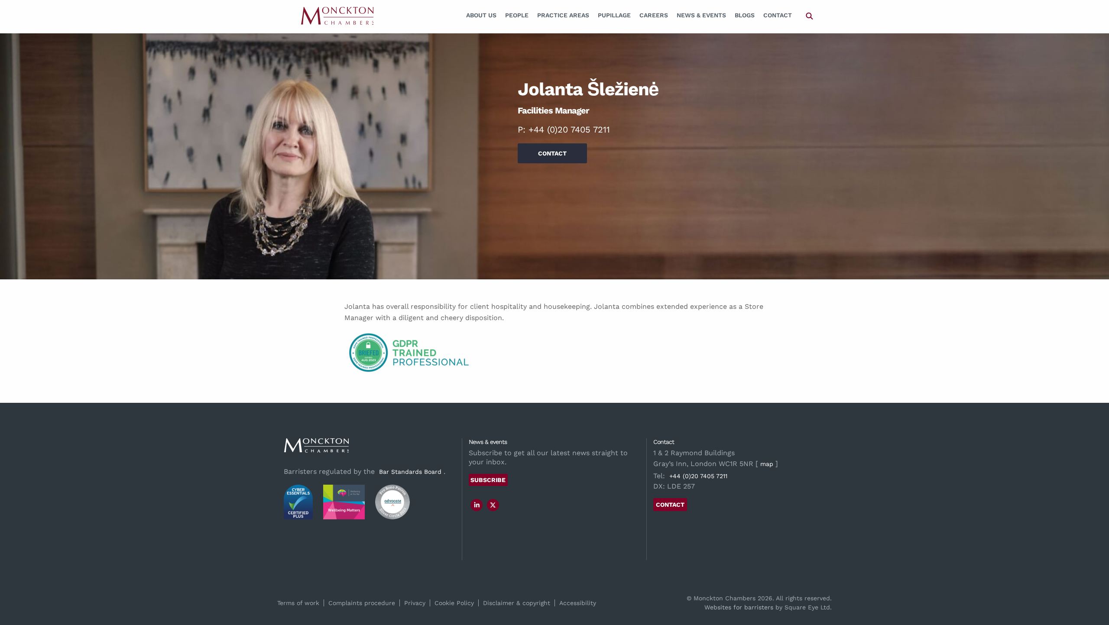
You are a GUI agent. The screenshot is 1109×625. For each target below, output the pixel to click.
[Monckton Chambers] (337, 15)
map (766, 463)
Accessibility (577, 603)
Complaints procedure (361, 603)
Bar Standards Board (410, 471)
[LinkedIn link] (477, 505)
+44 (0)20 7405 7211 (569, 129)
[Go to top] (1093, 583)
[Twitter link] (493, 505)
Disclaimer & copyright (516, 603)
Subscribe (488, 479)
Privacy (414, 603)
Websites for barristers (738, 607)
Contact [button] (552, 153)
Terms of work (298, 603)
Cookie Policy (454, 603)
